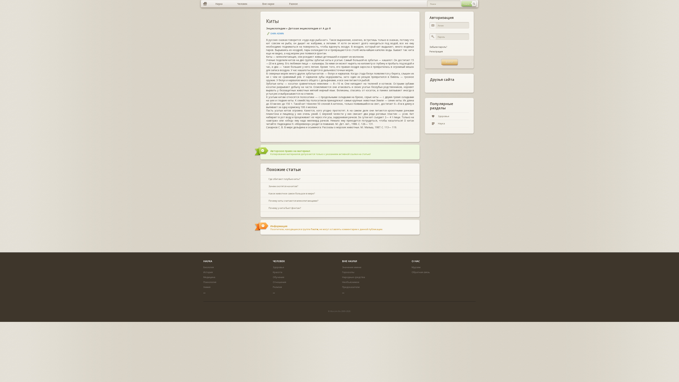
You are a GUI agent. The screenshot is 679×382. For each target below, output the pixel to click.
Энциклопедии (275, 28)
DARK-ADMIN (277, 33)
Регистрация (436, 51)
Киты (272, 21)
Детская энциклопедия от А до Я (309, 28)
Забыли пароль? (438, 46)
